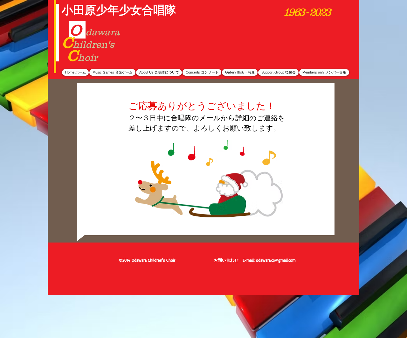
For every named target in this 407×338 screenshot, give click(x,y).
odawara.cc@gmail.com (276, 260)
